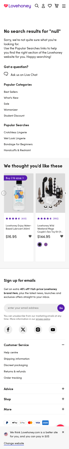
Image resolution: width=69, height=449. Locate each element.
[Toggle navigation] (64, 6)
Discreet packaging (16, 365)
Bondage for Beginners (18, 144)
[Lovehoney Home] (17, 6)
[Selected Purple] (46, 244)
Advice (8, 389)
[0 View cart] (56, 6)
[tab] (34, 361)
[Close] (63, 432)
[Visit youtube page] (53, 329)
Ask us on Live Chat (23, 75)
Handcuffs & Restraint (17, 150)
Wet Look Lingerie (14, 138)
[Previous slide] (3, 193)
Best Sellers (11, 92)
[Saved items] (30, 236)
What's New (11, 97)
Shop (7, 399)
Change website (14, 443)
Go (61, 308)
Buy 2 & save (13, 178)
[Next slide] (65, 193)
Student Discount (14, 115)
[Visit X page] (23, 329)
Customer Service (16, 345)
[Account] (43, 6)
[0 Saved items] (50, 6)
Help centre (11, 352)
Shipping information (17, 358)
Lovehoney (34, 15)
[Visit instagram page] (38, 329)
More (8, 409)
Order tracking (13, 377)
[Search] (37, 6)
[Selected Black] (39, 244)
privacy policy (43, 318)
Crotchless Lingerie (15, 132)
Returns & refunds (15, 371)
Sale (6, 103)
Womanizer (11, 109)
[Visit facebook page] (8, 329)
